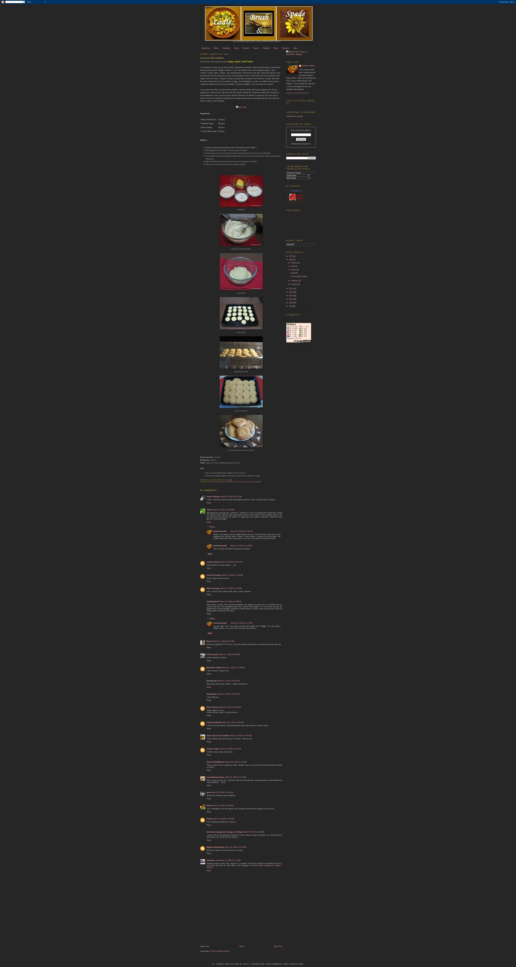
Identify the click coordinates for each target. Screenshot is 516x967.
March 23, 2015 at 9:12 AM (230, 749)
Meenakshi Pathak (214, 668)
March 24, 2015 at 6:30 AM (222, 792)
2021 (291, 256)
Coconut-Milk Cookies (299, 276)
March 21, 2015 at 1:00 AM (232, 575)
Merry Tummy (212, 707)
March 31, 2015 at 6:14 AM (235, 847)
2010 (291, 303)
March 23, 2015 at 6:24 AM (233, 722)
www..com (296, 191)
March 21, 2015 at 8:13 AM (223, 641)
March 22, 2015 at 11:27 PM (241, 623)
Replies (212, 527)
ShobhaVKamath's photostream (299, 198)
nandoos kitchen (214, 562)
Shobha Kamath (220, 531)
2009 (291, 306)
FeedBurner (306, 144)
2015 (291, 260)
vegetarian (256, 481)
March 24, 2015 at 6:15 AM (235, 777)
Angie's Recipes (213, 497)
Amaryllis (294, 273)
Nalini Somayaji (213, 588)
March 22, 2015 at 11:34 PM (241, 531)
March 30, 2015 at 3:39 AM (253, 832)
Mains (236, 48)
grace (209, 792)
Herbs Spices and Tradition (218, 736)
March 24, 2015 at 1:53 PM (223, 819)
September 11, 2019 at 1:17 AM (228, 860)
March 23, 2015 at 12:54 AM (230, 707)
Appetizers (206, 48)
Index (295, 48)
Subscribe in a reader (294, 116)
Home (241, 946)
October (294, 263)
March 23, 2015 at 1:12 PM (236, 762)
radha (209, 510)
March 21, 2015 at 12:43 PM (229, 694)
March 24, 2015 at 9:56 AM (222, 806)
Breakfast (226, 48)
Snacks (256, 48)
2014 (291, 289)
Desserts (285, 48)
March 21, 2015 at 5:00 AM (230, 602)
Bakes (216, 48)
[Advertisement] (217, 926)
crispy (238, 481)
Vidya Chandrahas (214, 722)
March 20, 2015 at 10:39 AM (223, 510)
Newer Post (204, 946)
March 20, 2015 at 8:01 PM (231, 562)
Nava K (209, 641)
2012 (291, 296)
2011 (291, 299)
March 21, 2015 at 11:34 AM (233, 668)
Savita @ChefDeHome (216, 762)
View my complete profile (298, 93)
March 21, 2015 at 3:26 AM (231, 588)
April (293, 266)
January (294, 284)
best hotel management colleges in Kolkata (225, 832)
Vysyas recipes (213, 749)
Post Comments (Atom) (220, 951)
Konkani (246, 48)
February (295, 281)
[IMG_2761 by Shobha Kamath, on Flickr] (241, 107)
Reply (209, 503)
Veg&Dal (266, 48)
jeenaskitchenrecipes (215, 777)
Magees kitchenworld (215, 847)
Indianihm (211, 860)
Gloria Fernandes (214, 575)
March (294, 270)
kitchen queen (212, 654)
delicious (246, 481)
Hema (209, 806)
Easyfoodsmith (213, 602)
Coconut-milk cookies (224, 481)
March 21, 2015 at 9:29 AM (229, 654)
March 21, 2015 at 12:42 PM (229, 681)
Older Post (278, 946)
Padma (209, 819)
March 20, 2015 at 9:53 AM (231, 497)
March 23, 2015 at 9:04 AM (240, 736)
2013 (291, 292)
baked (210, 481)
